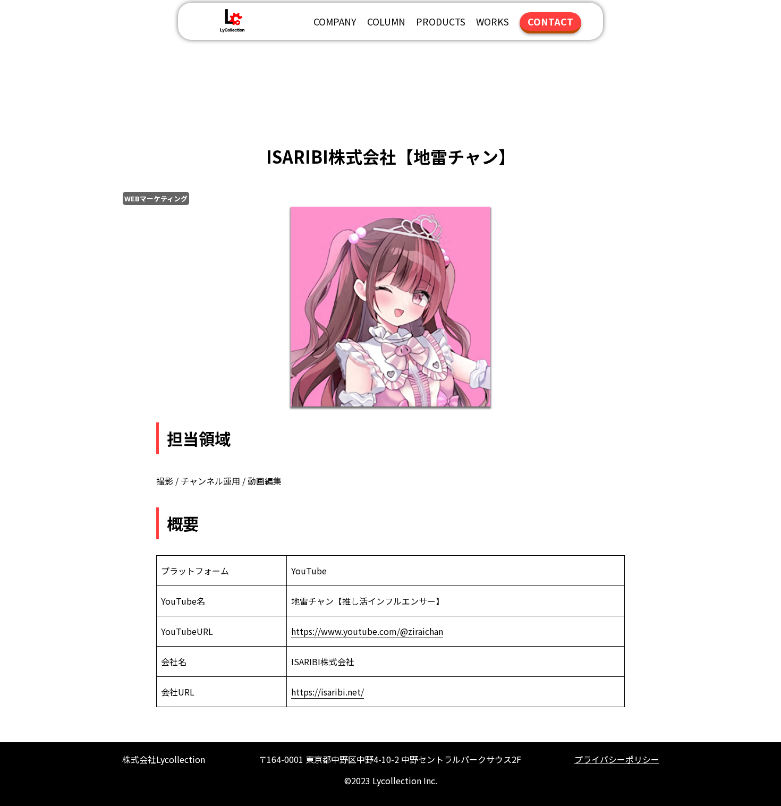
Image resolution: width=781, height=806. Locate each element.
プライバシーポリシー (616, 759)
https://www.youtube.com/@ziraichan (367, 631)
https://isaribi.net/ (327, 691)
